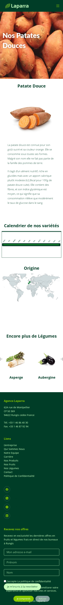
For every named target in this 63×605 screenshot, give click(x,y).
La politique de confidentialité (34, 581)
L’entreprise (10, 445)
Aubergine (46, 377)
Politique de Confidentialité (19, 476)
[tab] (31, 231)
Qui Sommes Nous (14, 449)
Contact (8, 472)
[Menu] (57, 5)
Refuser (42, 598)
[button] (26, 387)
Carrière (8, 456)
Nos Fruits (9, 464)
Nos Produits (11, 460)
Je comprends (23, 598)
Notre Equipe (11, 452)
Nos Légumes (11, 468)
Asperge (16, 377)
